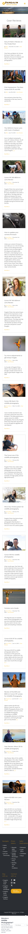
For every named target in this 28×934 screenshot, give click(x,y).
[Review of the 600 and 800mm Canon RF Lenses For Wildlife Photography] (14, 680)
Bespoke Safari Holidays (14, 849)
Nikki (7, 46)
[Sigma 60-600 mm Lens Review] (14, 786)
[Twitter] (11, 885)
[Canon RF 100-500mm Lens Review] (14, 286)
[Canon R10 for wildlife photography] (14, 542)
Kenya (22, 855)
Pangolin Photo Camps (5, 893)
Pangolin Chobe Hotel (5, 881)
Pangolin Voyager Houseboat (5, 887)
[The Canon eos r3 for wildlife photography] (14, 443)
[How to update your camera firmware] (14, 220)
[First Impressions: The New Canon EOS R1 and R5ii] (14, 76)
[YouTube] (14, 880)
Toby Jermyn (8, 698)
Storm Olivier (8, 182)
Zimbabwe (22, 853)
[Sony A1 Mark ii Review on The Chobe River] (14, 31)
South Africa (21, 850)
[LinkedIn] (14, 883)
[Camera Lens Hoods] (14, 596)
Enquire (5, 851)
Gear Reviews (20, 92)
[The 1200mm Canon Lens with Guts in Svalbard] (14, 117)
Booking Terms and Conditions (14, 865)
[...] (14, 150)
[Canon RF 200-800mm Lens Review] (14, 166)
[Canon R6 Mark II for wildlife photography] (14, 390)
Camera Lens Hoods (11, 608)
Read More (6, 64)
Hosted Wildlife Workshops (14, 854)
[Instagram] (11, 883)
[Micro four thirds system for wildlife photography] (14, 494)
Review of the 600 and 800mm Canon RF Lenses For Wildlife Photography (13, 694)
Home (5, 845)
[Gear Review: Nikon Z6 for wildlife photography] (14, 735)
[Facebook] (11, 880)
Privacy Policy (14, 859)
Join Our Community (5, 854)
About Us (4, 848)
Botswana (22, 847)
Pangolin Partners (5, 898)
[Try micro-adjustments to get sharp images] (14, 343)
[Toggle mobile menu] (25, 3)
